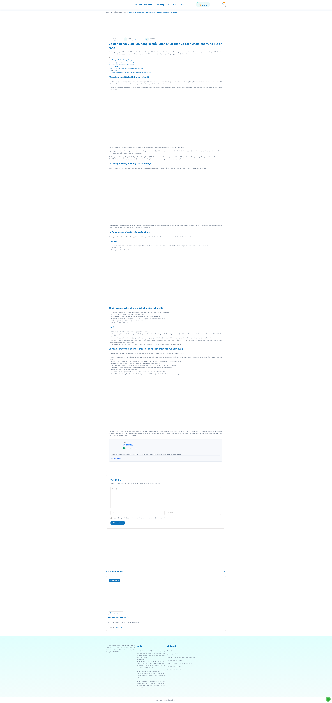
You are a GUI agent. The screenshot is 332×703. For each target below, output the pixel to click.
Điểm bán (182, 4)
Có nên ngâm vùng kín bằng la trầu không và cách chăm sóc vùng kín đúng (131, 73)
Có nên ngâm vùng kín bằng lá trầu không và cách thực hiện (128, 68)
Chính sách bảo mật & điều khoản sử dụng (179, 664)
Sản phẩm (148, 4)
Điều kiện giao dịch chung (174, 667)
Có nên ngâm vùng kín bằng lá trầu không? (123, 62)
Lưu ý (115, 70)
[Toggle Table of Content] (110, 58)
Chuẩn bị (116, 66)
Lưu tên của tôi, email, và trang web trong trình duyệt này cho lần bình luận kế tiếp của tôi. (139, 518)
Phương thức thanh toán (174, 670)
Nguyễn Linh (117, 40)
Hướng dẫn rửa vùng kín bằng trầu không (123, 64)
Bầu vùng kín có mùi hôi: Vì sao (119, 617)
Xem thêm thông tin (116, 458)
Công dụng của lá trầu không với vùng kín (122, 60)
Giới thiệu (138, 4)
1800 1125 (204, 5)
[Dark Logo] (114, 5)
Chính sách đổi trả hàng (174, 654)
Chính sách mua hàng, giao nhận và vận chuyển (181, 657)
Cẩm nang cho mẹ (155, 40)
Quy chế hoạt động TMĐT (174, 660)
